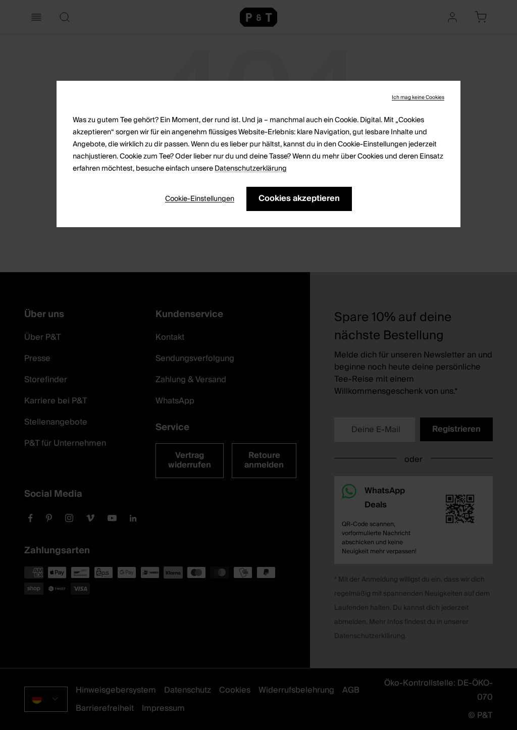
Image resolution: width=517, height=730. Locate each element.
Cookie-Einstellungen (199, 199)
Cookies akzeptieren (299, 198)
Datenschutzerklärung (251, 169)
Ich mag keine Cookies (418, 97)
